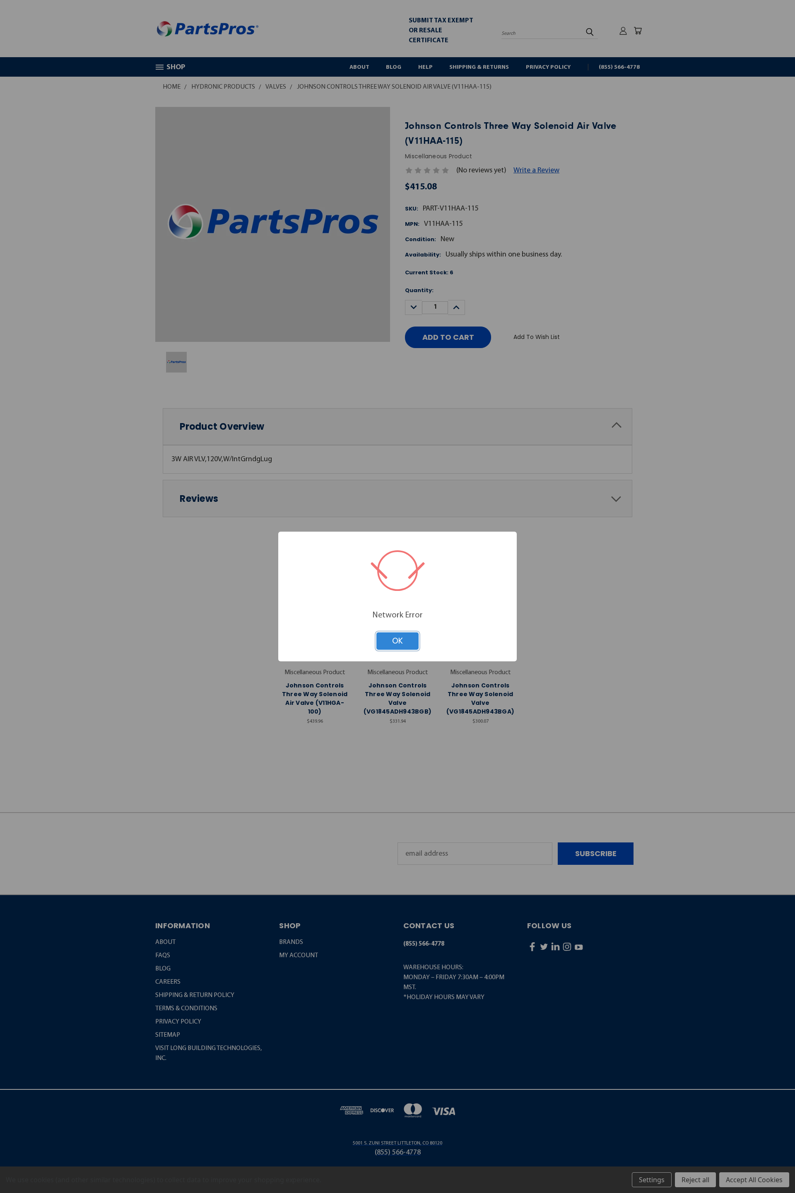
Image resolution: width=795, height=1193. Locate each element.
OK (397, 640)
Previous (770, 1166)
